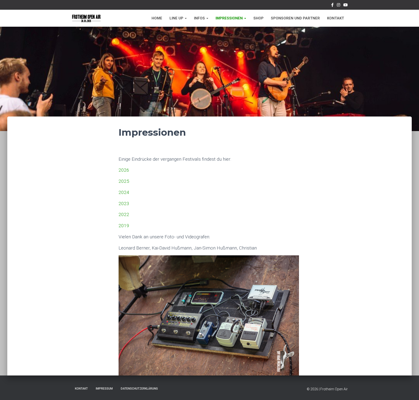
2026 (124, 170)
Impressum (104, 388)
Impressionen (230, 18)
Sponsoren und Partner (295, 18)
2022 (124, 214)
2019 (124, 225)
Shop (258, 18)
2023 (124, 203)
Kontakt (335, 18)
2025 (124, 181)
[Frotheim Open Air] (86, 18)
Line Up (176, 18)
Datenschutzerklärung (139, 388)
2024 (124, 192)
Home (157, 18)
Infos (200, 18)
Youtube (345, 5)
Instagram (338, 5)
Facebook (332, 5)
